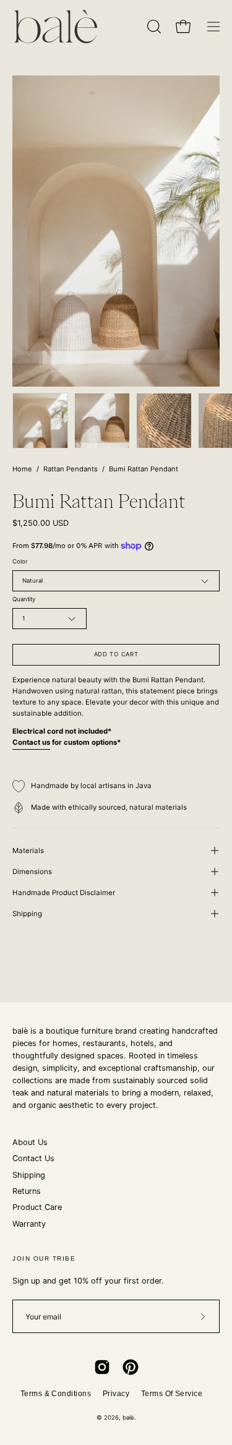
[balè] (55, 26)
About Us (30, 1142)
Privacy (116, 1393)
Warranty (29, 1223)
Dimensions (32, 871)
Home (22, 469)
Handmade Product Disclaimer (63, 892)
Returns (26, 1191)
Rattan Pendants (70, 469)
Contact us (31, 742)
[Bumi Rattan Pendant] (40, 420)
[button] (152, 26)
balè (128, 1417)
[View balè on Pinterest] (130, 1367)
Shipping (27, 913)
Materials (28, 850)
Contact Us (33, 1158)
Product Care (37, 1207)
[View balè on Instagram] (102, 1367)
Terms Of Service (172, 1393)
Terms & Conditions (56, 1393)
